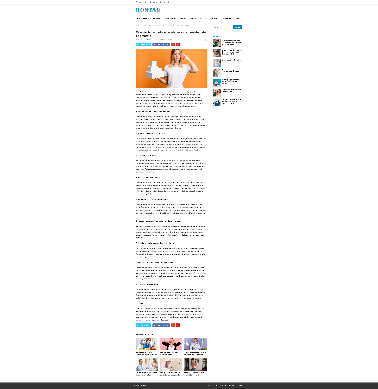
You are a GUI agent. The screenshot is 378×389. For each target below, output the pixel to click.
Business (156, 19)
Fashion (192, 19)
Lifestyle (203, 19)
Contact (154, 2)
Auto (138, 19)
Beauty (146, 19)
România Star (142, 385)
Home (137, 26)
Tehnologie (227, 19)
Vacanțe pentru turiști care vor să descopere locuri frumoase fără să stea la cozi (232, 42)
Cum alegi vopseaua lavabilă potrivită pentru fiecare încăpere (231, 81)
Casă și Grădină (170, 19)
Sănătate (215, 19)
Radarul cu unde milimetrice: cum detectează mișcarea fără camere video (232, 62)
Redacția (140, 40)
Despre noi (165, 2)
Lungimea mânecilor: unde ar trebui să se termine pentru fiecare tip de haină (231, 101)
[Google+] (173, 44)
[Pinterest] (178, 44)
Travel (238, 19)
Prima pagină (141, 2)
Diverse (183, 19)
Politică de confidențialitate (225, 385)
